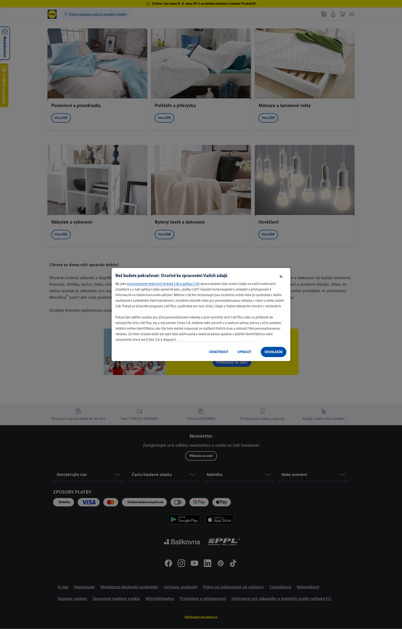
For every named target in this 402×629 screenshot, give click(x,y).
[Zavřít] (281, 276)
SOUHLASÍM (274, 352)
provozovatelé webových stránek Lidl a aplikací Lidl (163, 283)
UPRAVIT (244, 352)
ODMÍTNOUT (218, 352)
